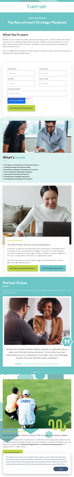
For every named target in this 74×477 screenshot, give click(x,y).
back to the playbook (52, 268)
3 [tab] (39, 372)
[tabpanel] (37, 331)
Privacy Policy (61, 464)
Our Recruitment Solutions (22, 268)
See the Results (12, 453)
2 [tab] (37, 372)
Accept (61, 469)
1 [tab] (34, 372)
